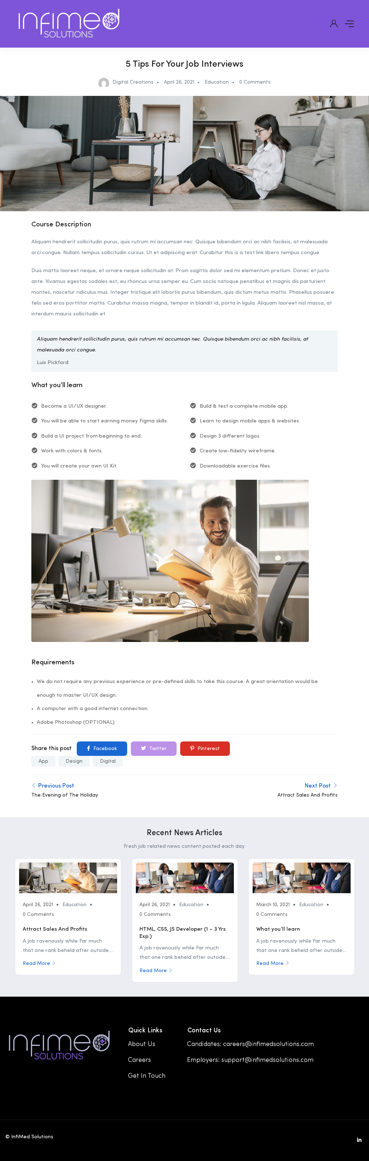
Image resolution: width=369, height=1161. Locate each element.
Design (74, 761)
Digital (108, 761)
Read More (36, 963)
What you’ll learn (278, 929)
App (43, 761)
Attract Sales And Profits (55, 929)
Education (217, 82)
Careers (139, 1060)
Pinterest (208, 748)
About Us (141, 1044)
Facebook (104, 748)
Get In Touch (146, 1076)
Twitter (157, 748)
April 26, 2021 (179, 82)
